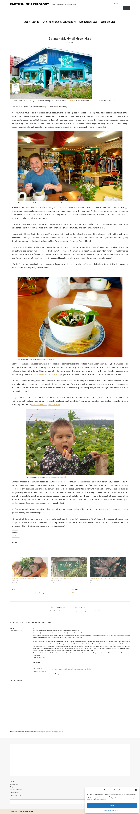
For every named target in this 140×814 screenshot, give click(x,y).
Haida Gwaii (24, 593)
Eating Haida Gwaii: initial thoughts (61, 578)
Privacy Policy (115, 810)
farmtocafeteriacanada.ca (57, 477)
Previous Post (54, 609)
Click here (71, 100)
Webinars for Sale (88, 22)
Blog (11, 787)
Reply (38, 662)
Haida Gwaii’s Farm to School (47, 374)
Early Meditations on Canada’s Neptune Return (104, 578)
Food (70, 35)
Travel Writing (40, 593)
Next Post (88, 609)
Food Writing (16, 593)
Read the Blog (108, 22)
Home (26, 22)
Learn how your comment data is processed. (49, 732)
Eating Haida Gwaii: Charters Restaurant (24, 578)
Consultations (14, 784)
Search (116, 3)
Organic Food (31, 593)
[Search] (126, 8)
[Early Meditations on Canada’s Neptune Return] (108, 567)
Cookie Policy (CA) (15, 795)
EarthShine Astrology (29, 4)
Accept (112, 805)
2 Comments (74, 42)
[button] (136, 790)
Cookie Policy (107, 810)
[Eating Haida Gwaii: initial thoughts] (69, 567)
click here (98, 100)
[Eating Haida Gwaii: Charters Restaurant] (30, 567)
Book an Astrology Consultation (59, 22)
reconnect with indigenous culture (45, 404)
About (35, 22)
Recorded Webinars (16, 790)
